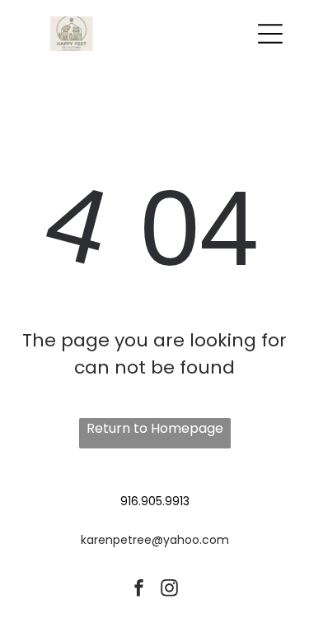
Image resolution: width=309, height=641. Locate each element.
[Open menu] (270, 33)
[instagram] (170, 590)
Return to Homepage (155, 428)
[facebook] (139, 590)
